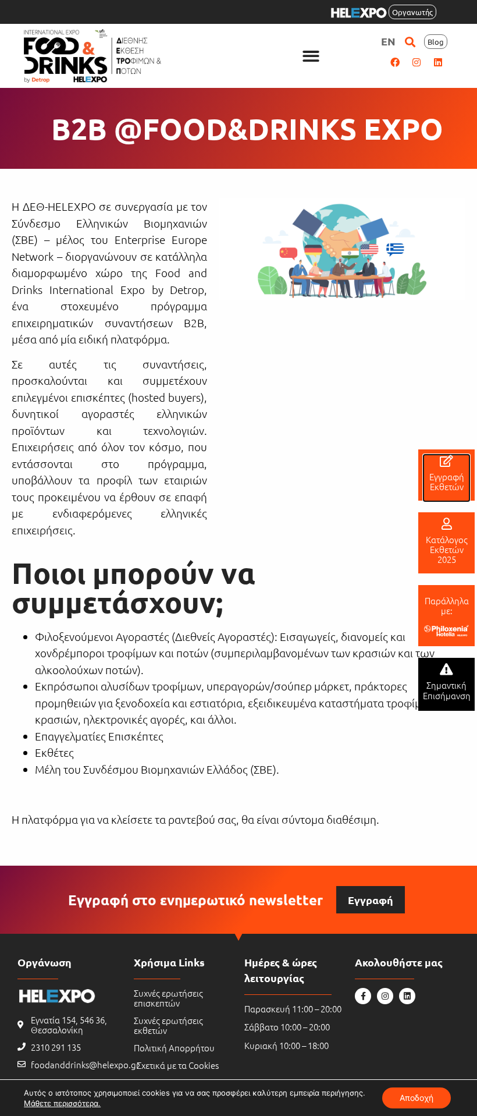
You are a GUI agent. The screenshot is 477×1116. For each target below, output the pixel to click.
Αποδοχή (416, 1098)
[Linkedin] (438, 62)
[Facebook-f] (363, 996)
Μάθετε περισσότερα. (62, 1103)
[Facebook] (395, 62)
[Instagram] (416, 62)
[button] (311, 56)
